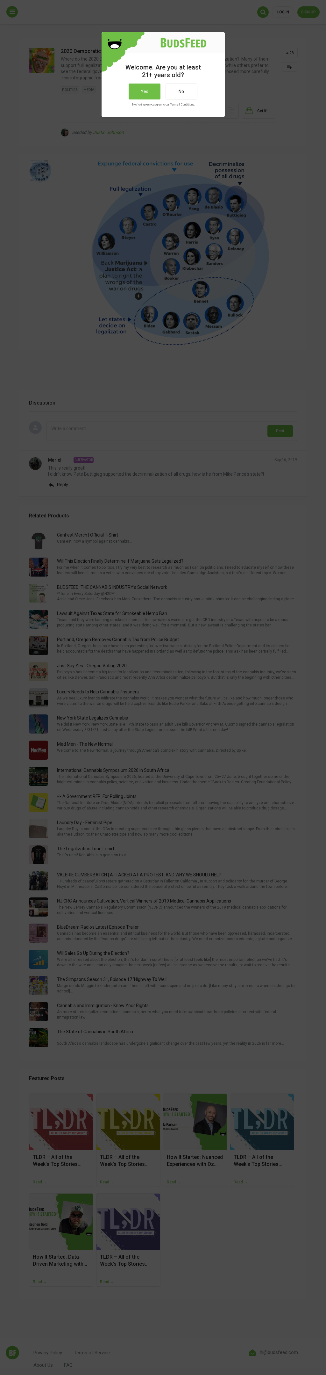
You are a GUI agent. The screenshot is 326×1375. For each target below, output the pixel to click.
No (181, 91)
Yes (144, 91)
